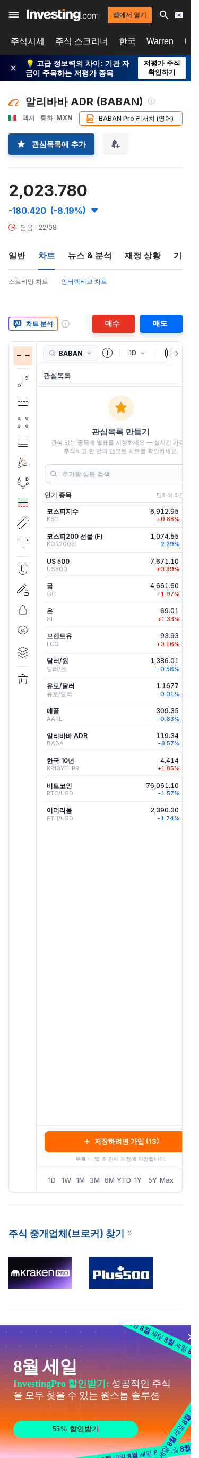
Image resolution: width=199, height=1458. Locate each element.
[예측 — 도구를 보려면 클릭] (22, 503)
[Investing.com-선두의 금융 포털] (62, 15)
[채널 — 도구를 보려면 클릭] (22, 402)
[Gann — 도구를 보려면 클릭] (22, 462)
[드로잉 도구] (40, 766)
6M (110, 1180)
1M (80, 1180)
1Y (138, 1180)
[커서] (22, 355)
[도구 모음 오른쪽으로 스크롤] (174, 353)
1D (52, 1180)
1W (66, 1180)
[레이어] (23, 652)
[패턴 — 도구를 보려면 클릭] (22, 482)
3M (95, 1180)
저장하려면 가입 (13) (126, 1141)
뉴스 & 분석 (90, 255)
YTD (124, 1180)
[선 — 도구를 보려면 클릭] (22, 381)
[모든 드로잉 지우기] (22, 679)
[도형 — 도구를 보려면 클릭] (22, 422)
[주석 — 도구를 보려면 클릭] (22, 543)
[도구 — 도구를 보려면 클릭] (22, 523)
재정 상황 (143, 255)
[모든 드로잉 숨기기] (22, 630)
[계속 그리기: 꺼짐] (22, 589)
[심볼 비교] (108, 353)
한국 (127, 41)
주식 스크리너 (81, 41)
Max (167, 1180)
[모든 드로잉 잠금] (22, 609)
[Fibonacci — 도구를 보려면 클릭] (22, 442)
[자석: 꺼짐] (22, 569)
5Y (152, 1180)
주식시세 (28, 41)
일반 (16, 255)
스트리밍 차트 (28, 282)
